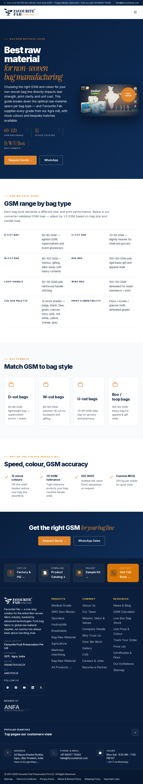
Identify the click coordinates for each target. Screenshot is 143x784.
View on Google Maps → (26, 762)
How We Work (92, 642)
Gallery (87, 648)
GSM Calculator (124, 611)
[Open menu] (135, 12)
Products (58, 599)
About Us (88, 605)
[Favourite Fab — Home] (19, 12)
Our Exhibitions (123, 663)
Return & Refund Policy (69, 779)
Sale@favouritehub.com (127, 3)
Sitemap (119, 670)
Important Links (112, 779)
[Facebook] (16, 687)
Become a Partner (94, 667)
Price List (119, 646)
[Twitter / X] (40, 687)
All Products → (61, 667)
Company (88, 599)
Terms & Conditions (26, 779)
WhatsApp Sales (89, 540)
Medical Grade (61, 605)
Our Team (89, 611)
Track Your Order (125, 640)
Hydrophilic (59, 624)
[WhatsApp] (7, 687)
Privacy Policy (47, 779)
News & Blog (122, 605)
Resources (121, 599)
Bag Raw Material (63, 637)
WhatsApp (51, 160)
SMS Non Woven (63, 611)
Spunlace (57, 618)
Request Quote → (20, 160)
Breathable (59, 631)
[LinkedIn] (32, 687)
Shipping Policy (92, 779)
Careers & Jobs (93, 661)
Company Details (93, 629)
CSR (85, 654)
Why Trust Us (91, 635)
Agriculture (59, 643)
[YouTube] (24, 687)
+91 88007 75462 (102, 3)
